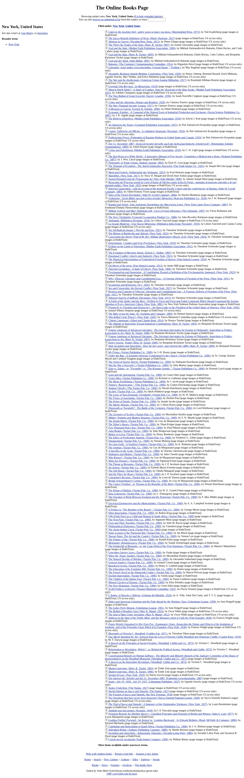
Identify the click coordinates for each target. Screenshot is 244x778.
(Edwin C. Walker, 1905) (139, 252)
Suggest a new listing (147, 753)
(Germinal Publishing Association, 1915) (142, 124)
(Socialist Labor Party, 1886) (150, 733)
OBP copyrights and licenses (122, 773)
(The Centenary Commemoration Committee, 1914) (140, 64)
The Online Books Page (122, 7)
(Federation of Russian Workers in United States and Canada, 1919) (154, 137)
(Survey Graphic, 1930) (139, 96)
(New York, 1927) (140, 288)
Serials (156, 759)
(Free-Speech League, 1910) (157, 259)
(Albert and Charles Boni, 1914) (135, 320)
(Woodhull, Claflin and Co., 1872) (151, 643)
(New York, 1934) (173, 307)
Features (115, 765)
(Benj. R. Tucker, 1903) (152, 323)
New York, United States (126, 26)
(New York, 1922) (138, 233)
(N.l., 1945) (129, 285)
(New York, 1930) (144, 73)
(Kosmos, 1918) (130, 710)
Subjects (145, 759)
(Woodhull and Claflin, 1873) (160, 649)
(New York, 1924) (157, 236)
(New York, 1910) (126, 675)
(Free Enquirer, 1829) (160, 617)
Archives (127, 765)
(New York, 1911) (169, 278)
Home (87, 759)
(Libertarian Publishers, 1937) (144, 681)
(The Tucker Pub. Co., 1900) (136, 384)
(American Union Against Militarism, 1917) (147, 80)
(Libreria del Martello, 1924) (140, 595)
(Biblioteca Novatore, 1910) (129, 220)
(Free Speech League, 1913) (135, 265)
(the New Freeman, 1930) (140, 694)
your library (27, 33)
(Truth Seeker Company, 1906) (138, 739)
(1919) (133, 86)
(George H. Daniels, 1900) (134, 109)
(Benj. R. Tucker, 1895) (131, 54)
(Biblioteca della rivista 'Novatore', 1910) (154, 223)
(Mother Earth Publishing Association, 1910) (144, 118)
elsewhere (42, 33)
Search (97, 759)
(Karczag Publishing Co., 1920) (157, 198)
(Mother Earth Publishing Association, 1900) (141, 48)
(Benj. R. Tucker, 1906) (130, 671)
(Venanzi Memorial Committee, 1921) (142, 589)
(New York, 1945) (132, 317)
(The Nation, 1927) (128, 688)
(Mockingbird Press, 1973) (154, 32)
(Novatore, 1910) (146, 131)
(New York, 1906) (139, 269)
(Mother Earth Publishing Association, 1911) (150, 246)
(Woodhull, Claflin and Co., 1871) (171, 657)
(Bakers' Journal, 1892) (136, 162)
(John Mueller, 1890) (145, 179)
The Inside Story (143, 765)
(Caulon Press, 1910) (174, 636)
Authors (125, 759)
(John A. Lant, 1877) (171, 713)
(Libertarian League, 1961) (136, 608)
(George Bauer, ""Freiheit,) (144, 67)
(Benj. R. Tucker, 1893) (130, 668)
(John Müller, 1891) (129, 60)
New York (13, 44)
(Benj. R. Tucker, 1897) (139, 44)
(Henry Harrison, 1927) (141, 38)
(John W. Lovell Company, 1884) (142, 195)
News (105, 765)
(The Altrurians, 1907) (156, 210)
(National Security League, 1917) (130, 105)
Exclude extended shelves (148, 16)
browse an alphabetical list (106, 19)
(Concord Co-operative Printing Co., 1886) (142, 217)
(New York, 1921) (140, 256)
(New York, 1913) (139, 297)
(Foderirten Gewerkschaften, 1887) (155, 678)
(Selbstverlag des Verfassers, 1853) (136, 172)
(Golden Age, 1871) (137, 633)
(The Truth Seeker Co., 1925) (156, 166)
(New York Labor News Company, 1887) (168, 204)
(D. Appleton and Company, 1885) (140, 313)
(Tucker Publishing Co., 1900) (130, 352)
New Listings (111, 759)
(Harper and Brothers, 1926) (136, 102)
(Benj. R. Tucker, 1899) (161, 346)
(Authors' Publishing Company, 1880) (137, 729)
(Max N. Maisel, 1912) (138, 614)
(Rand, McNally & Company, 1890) (172, 720)
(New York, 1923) (171, 272)
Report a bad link (124, 753)
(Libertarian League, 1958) (162, 601)
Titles (135, 759)
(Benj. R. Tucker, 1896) (133, 342)
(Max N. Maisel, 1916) (135, 611)
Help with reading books (99, 753)
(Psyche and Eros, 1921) (135, 230)
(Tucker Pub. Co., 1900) (135, 374)
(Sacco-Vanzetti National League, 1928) (154, 697)
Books (95, 765)
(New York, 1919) (142, 243)
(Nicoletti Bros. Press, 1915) (134, 41)
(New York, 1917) (124, 175)
